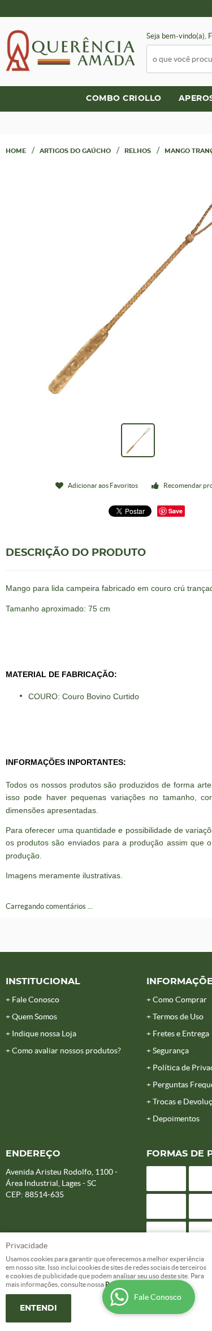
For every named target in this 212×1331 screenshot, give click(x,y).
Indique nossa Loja (44, 1033)
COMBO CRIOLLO (124, 99)
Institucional (43, 981)
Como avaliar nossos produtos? (66, 1050)
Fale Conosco (35, 999)
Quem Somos (34, 1016)
